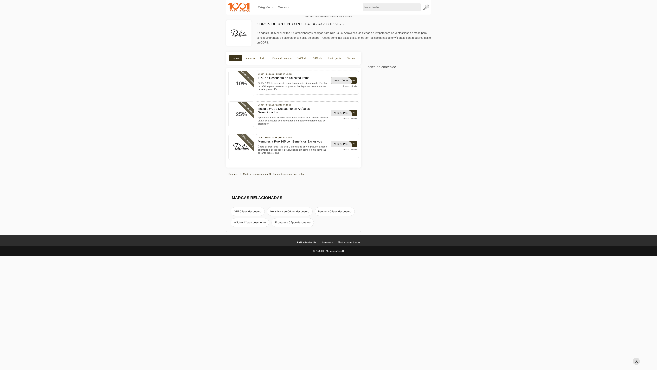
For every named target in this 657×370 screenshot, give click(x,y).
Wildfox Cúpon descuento (250, 222)
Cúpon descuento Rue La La (288, 174)
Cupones (233, 174)
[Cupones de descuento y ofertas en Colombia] (239, 7)
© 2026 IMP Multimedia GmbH (328, 251)
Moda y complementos (255, 174)
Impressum (327, 242)
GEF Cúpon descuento (247, 211)
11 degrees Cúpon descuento (293, 222)
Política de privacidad (307, 242)
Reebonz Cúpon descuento (334, 211)
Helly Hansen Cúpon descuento (289, 211)
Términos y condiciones (349, 242)
